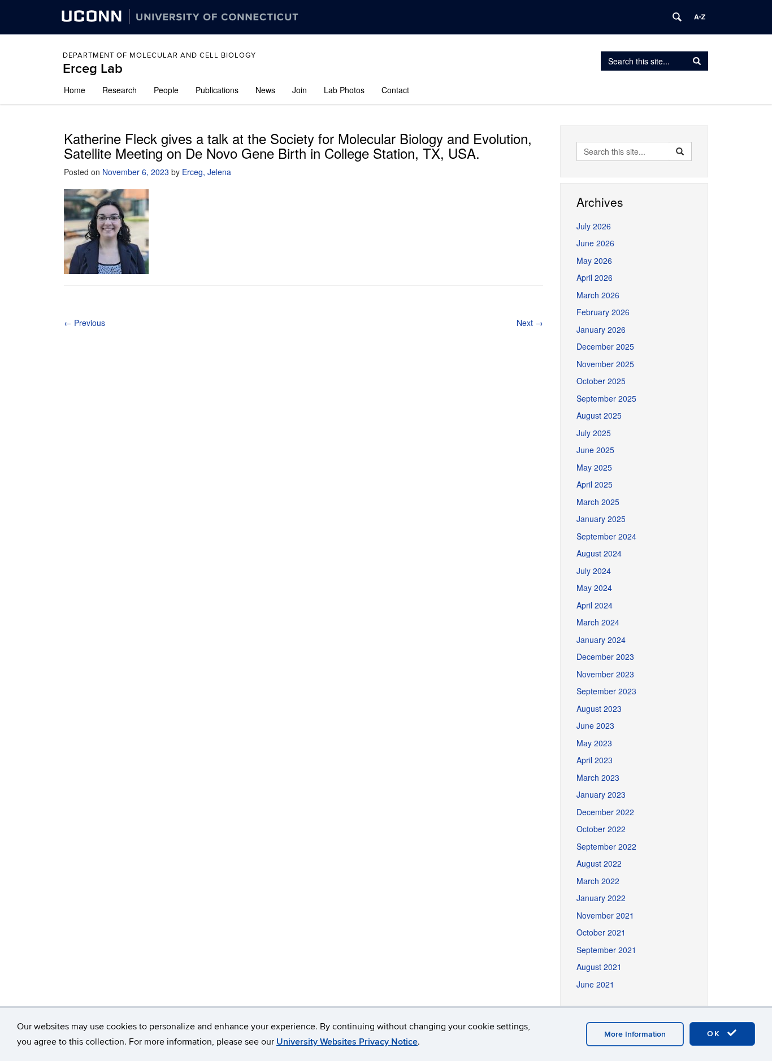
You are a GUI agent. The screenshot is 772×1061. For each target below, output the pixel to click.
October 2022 (601, 828)
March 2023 (597, 777)
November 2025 (605, 363)
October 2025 (601, 380)
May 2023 (594, 743)
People (166, 89)
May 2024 (594, 587)
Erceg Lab (93, 68)
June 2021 (595, 984)
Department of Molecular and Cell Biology (159, 55)
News (265, 89)
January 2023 (601, 794)
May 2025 (594, 467)
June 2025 (595, 449)
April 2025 (594, 484)
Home (74, 89)
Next (530, 322)
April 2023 (594, 760)
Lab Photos (344, 89)
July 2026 (593, 226)
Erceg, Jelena (206, 171)
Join (299, 89)
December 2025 (605, 346)
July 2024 (593, 570)
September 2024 (606, 536)
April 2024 (594, 605)
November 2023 (605, 674)
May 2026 (594, 260)
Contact (395, 89)
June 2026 (595, 243)
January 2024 (601, 639)
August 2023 (599, 708)
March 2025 (597, 501)
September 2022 (606, 846)
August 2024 (599, 553)
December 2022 (605, 812)
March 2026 (597, 295)
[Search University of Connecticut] (677, 17)
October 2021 (601, 932)
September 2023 (606, 691)
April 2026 (594, 277)
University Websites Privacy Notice (347, 1041)
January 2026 (601, 329)
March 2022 (597, 880)
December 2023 (605, 656)
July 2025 (593, 432)
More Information (635, 1034)
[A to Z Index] (700, 17)
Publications (217, 89)
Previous (84, 322)
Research (119, 89)
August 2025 (599, 415)
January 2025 (601, 518)
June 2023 (595, 725)
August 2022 (599, 863)
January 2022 (601, 897)
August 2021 (599, 966)
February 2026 (603, 312)
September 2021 (606, 949)
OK (715, 1033)
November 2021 (605, 915)
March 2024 (597, 622)
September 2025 (606, 398)
